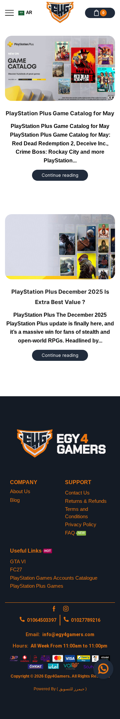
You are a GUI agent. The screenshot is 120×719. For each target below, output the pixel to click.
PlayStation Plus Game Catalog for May (60, 113)
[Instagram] (66, 608)
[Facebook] (54, 608)
